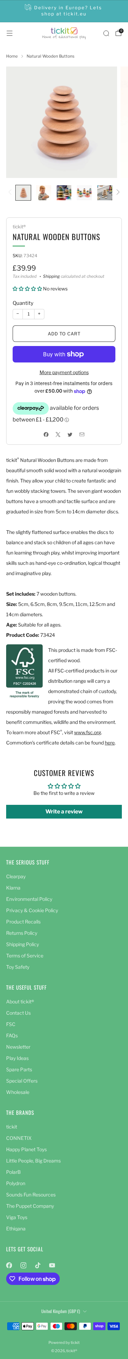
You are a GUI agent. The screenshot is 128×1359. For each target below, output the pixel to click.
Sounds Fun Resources (31, 1194)
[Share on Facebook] (46, 434)
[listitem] (64, 11)
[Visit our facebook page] (9, 1265)
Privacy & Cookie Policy (32, 910)
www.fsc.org (87, 732)
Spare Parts (19, 1069)
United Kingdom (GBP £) (60, 1311)
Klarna (13, 888)
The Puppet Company (30, 1206)
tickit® (19, 226)
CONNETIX (19, 1138)
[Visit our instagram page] (23, 1265)
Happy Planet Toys (26, 1149)
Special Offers (22, 1081)
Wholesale (17, 1092)
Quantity (23, 303)
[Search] (106, 33)
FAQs (12, 1035)
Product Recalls (23, 922)
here (110, 743)
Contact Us (18, 1013)
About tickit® (20, 1001)
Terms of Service (24, 955)
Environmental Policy (29, 899)
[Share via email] (82, 434)
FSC (10, 1024)
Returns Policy (21, 933)
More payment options (64, 372)
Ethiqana (16, 1228)
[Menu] (9, 33)
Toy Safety (17, 967)
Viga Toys (16, 1217)
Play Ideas (17, 1058)
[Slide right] (117, 192)
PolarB (13, 1172)
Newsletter (18, 1047)
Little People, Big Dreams (33, 1161)
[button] (27, 288)
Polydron (15, 1183)
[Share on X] (58, 434)
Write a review (64, 811)
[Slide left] (11, 192)
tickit (11, 1127)
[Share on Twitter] (70, 434)
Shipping (51, 276)
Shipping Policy (22, 944)
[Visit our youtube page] (52, 1265)
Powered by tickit (64, 1342)
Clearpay (16, 876)
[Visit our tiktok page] (37, 1265)
